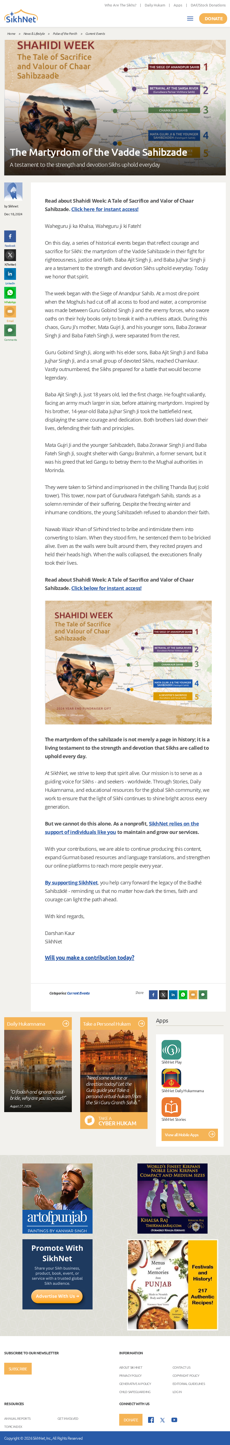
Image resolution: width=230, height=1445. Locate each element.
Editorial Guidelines (189, 1383)
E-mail (10, 321)
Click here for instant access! (104, 209)
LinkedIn (10, 283)
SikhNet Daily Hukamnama (183, 1090)
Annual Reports (17, 1418)
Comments (10, 339)
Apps (178, 5)
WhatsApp (10, 302)
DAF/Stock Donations (208, 5)
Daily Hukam (155, 5)
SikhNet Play (172, 1061)
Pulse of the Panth (65, 33)
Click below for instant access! (106, 588)
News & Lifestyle (33, 33)
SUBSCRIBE (18, 1368)
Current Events (95, 33)
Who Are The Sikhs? (120, 5)
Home (11, 33)
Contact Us (181, 1367)
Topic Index (13, 1426)
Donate (214, 18)
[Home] (21, 16)
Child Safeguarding (134, 1391)
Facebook (10, 245)
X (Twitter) (10, 264)
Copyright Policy (186, 1375)
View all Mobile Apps (181, 1134)
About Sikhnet (130, 1367)
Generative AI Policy (135, 1383)
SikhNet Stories (174, 1119)
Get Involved (68, 1418)
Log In (177, 1391)
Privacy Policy (130, 1375)
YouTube (174, 1419)
